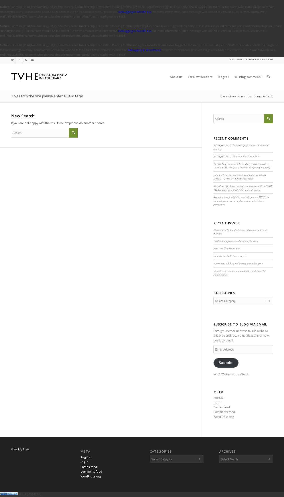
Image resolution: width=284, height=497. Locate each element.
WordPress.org (223, 417)
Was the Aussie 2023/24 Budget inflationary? (247, 167)
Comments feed (224, 412)
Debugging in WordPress (135, 12)
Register (219, 398)
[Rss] (25, 60)
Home (241, 96)
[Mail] (32, 60)
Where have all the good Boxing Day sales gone (238, 263)
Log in (217, 402)
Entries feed (221, 407)
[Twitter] (12, 60)
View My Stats (20, 449)
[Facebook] (19, 60)
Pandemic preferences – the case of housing (235, 241)
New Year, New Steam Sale (246, 156)
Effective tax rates (244, 178)
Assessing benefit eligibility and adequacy (238, 189)
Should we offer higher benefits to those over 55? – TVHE (242, 186)
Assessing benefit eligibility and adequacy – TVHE (239, 197)
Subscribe (226, 363)
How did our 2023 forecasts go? (230, 256)
